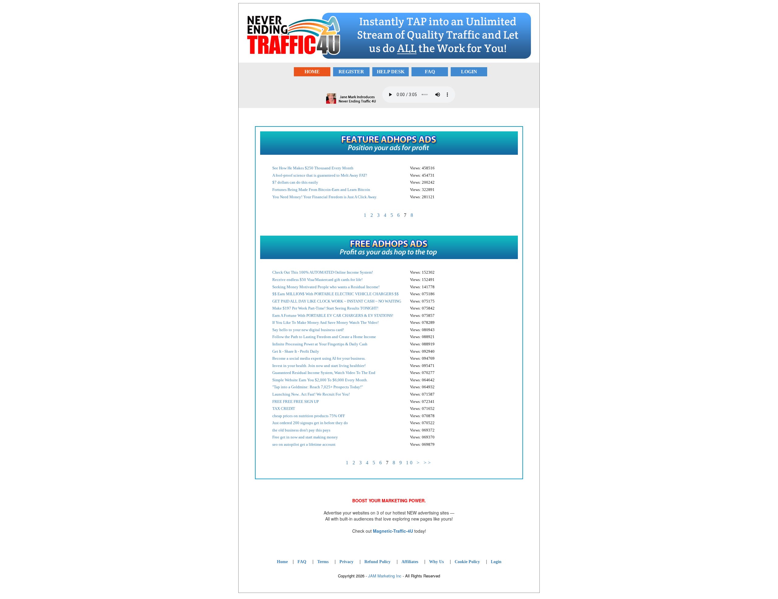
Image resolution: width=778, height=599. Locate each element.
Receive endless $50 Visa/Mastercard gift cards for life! (317, 279)
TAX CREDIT (283, 408)
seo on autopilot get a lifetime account (304, 444)
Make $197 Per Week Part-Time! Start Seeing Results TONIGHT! (325, 308)
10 (410, 462)
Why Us (436, 561)
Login (496, 561)
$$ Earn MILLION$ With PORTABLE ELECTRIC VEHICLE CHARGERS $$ (335, 294)
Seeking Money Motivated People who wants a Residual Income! (326, 287)
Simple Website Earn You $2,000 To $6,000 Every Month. (320, 380)
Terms (323, 561)
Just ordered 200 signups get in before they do (310, 423)
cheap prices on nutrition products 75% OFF (308, 416)
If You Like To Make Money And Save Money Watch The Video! (325, 322)
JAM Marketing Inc (384, 576)
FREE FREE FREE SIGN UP (295, 401)
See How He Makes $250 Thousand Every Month (312, 168)
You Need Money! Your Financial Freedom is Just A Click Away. (324, 197)
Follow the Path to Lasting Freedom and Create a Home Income (324, 336)
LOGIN (469, 71)
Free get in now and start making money (305, 437)
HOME (312, 71)
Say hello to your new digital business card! (308, 329)
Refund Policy (377, 561)
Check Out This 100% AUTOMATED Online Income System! (322, 272)
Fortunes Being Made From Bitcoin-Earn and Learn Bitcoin (321, 189)
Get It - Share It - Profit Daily (295, 351)
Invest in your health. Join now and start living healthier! (319, 365)
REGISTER (351, 71)
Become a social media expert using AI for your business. (319, 358)
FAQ (430, 71)
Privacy (346, 561)
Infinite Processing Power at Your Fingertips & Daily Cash (319, 344)
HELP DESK (390, 71)
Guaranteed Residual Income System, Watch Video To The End (323, 372)
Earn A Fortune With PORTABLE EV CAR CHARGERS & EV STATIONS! (332, 315)
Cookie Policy (467, 561)
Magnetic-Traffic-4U (393, 531)
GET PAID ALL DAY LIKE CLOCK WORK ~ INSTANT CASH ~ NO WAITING (336, 301)
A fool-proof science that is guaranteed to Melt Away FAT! (319, 175)
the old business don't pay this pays (301, 430)
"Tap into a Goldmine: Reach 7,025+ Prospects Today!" (317, 387)
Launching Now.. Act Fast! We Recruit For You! (311, 394)
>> (428, 462)
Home (282, 561)
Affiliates (409, 561)
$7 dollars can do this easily (295, 182)
